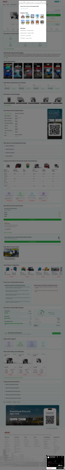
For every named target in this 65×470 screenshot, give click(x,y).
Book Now (60, 468)
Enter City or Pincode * (24, 8)
